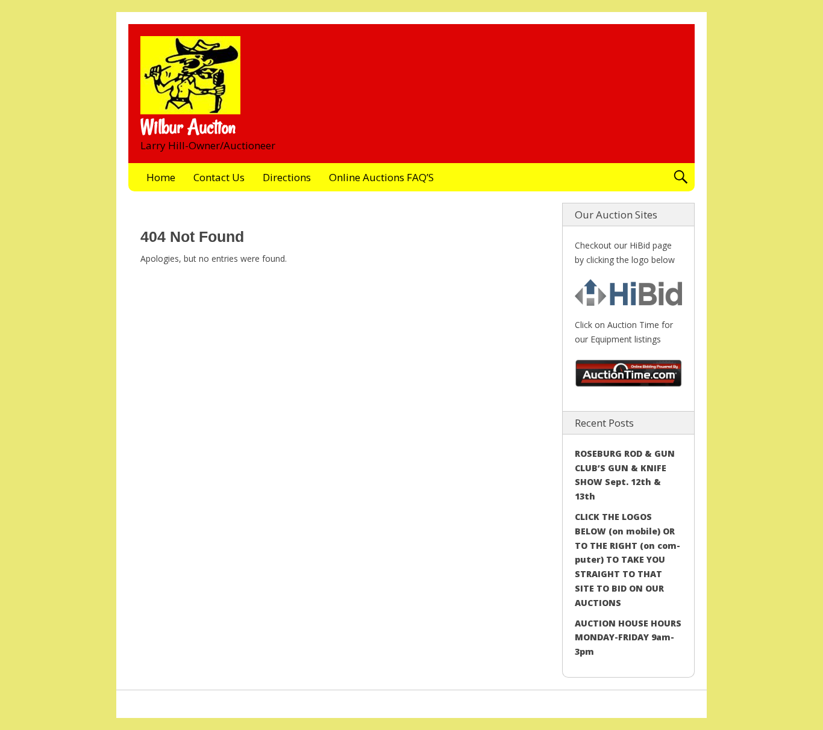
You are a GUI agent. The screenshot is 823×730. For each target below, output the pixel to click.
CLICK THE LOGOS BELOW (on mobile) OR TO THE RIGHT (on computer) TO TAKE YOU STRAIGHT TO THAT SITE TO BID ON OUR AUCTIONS (627, 559)
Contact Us (219, 177)
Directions (287, 177)
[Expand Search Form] (680, 177)
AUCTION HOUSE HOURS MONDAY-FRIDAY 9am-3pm (628, 637)
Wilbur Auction (188, 127)
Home (160, 177)
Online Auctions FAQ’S (381, 177)
